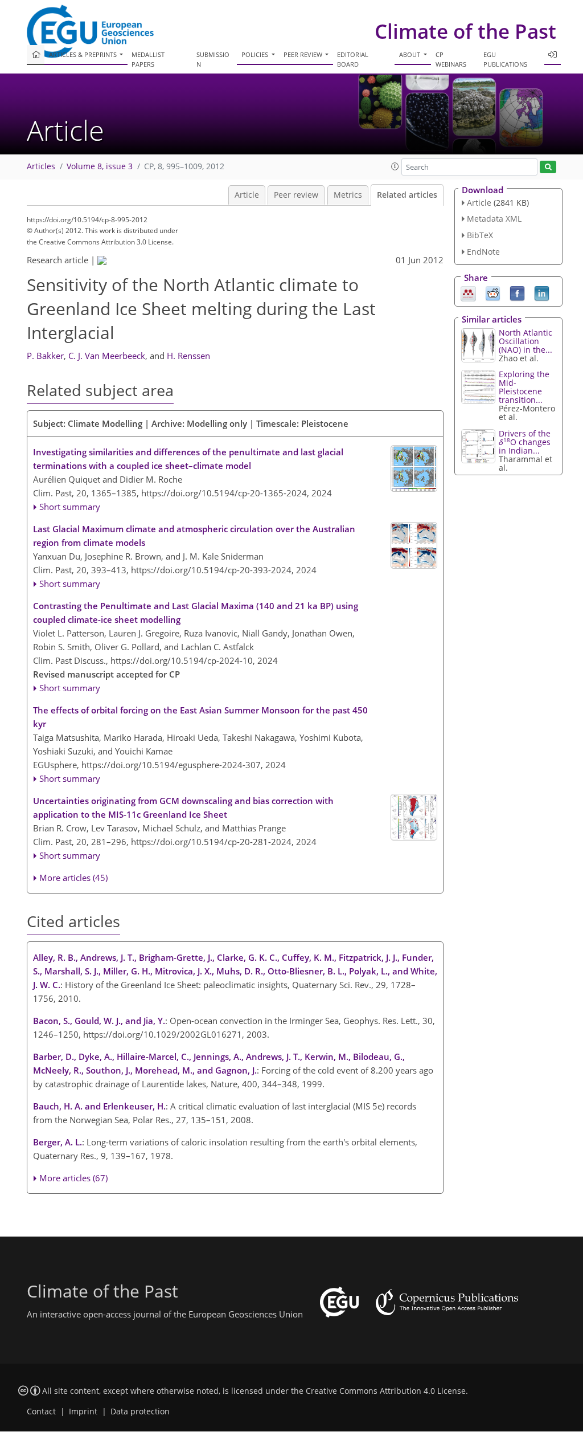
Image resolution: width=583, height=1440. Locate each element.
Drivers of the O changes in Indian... (525, 442)
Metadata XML (494, 218)
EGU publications (505, 59)
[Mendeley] (468, 292)
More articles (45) (73, 877)
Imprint (83, 1411)
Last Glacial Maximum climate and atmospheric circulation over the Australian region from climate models (194, 535)
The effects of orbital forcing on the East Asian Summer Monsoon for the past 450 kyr (200, 716)
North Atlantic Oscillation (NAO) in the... (525, 341)
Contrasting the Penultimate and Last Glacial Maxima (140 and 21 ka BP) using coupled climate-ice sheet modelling (195, 612)
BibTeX (480, 235)
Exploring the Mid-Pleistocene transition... (524, 387)
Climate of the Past (465, 31)
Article (247, 195)
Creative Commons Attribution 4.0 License (386, 1391)
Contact (41, 1411)
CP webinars (451, 59)
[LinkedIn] (541, 292)
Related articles (407, 195)
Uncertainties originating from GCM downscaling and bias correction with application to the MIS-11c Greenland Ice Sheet (183, 807)
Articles (41, 166)
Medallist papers (148, 59)
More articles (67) (73, 1178)
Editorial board (352, 59)
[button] (395, 166)
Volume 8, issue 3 (100, 166)
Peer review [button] (304, 54)
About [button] (410, 54)
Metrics (348, 195)
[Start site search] (548, 167)
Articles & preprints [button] (83, 54)
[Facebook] (517, 292)
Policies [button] (255, 54)
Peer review (296, 195)
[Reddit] (492, 292)
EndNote (483, 251)
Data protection (140, 1411)
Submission (212, 59)
